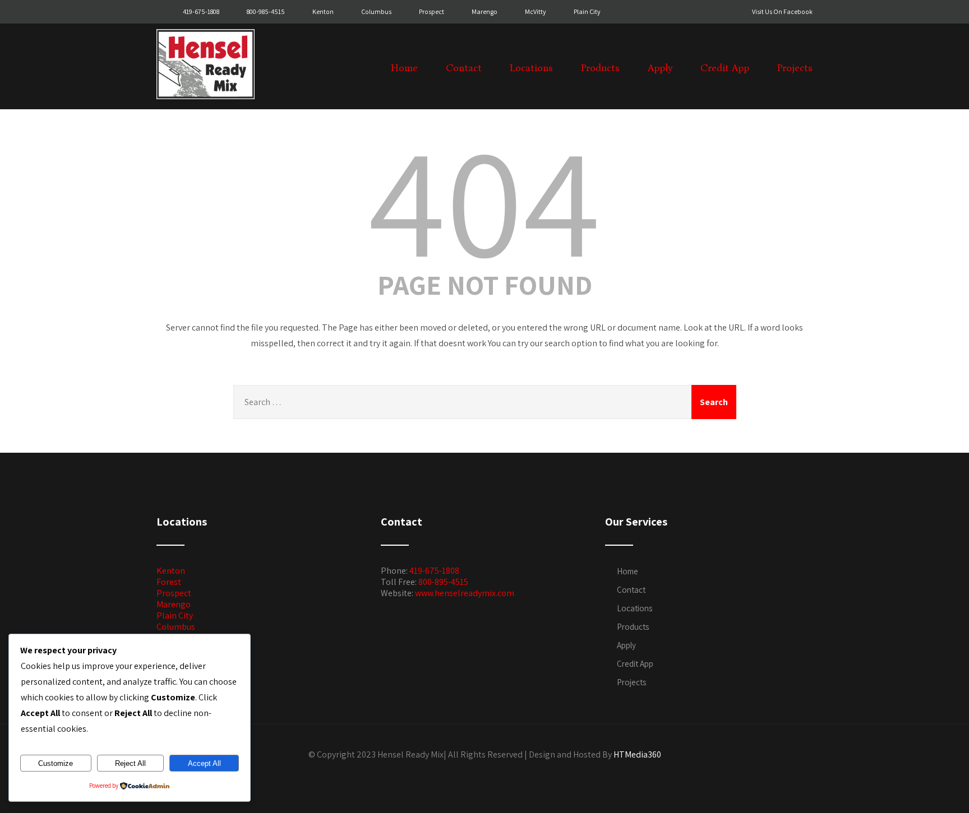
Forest (168, 582)
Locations (531, 68)
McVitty (535, 11)
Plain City (587, 11)
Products (600, 68)
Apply (660, 68)
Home (404, 68)
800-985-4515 (266, 11)
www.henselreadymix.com (464, 593)
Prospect (431, 11)
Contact (464, 68)
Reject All (130, 763)
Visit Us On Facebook (782, 11)
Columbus (376, 11)
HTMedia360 (637, 754)
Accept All (204, 763)
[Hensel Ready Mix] (205, 102)
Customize (55, 763)
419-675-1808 (201, 11)
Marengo (484, 11)
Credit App (724, 68)
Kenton (323, 11)
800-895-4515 (443, 582)
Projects (795, 68)
